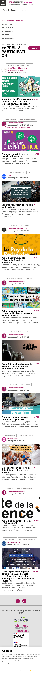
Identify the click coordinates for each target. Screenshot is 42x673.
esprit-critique (10, 120)
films (27, 332)
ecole (29, 65)
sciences (14, 225)
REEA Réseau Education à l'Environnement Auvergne (17, 69)
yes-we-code (25, 384)
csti (29, 172)
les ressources (8, 38)
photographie (16, 332)
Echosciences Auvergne (16, 123)
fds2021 (10, 488)
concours (29, 278)
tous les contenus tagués (12, 21)
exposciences (10, 435)
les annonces (7, 31)
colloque (25, 225)
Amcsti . (10, 175)
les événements (8, 28)
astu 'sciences (12, 438)
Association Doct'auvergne (17, 228)
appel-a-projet (10, 539)
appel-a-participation (16, 65)
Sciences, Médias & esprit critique (19, 127)
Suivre (34, 48)
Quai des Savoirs (13, 542)
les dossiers (7, 35)
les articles (7, 24)
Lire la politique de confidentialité (12, 664)
